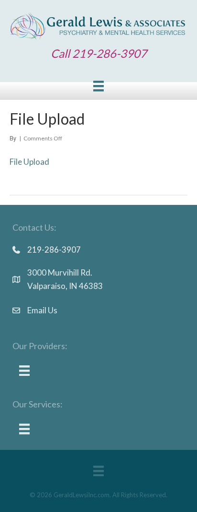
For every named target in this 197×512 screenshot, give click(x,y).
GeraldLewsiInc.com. (82, 495)
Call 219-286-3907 (99, 53)
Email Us (42, 310)
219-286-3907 (54, 250)
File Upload (29, 162)
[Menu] (98, 86)
